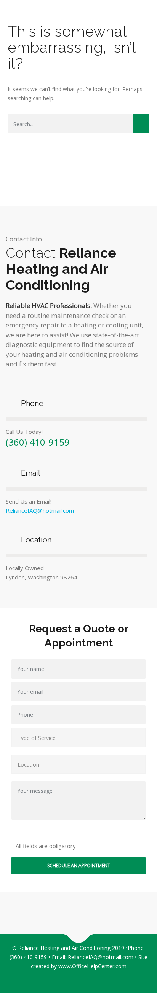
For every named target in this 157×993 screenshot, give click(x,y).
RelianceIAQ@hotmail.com (40, 510)
